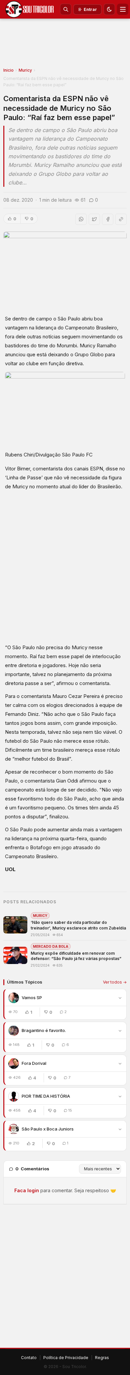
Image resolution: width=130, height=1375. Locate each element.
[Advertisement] (65, 45)
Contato (29, 1357)
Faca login (26, 1190)
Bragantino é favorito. (44, 1030)
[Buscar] (65, 9)
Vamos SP (32, 997)
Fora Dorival (34, 1063)
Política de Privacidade (65, 1357)
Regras (102, 1357)
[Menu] (122, 9)
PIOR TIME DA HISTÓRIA (46, 1096)
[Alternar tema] (109, 9)
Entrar (90, 9)
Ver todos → (115, 982)
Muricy (25, 70)
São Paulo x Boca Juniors (48, 1129)
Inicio (8, 70)
